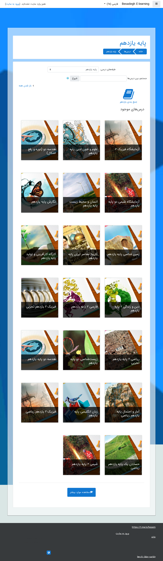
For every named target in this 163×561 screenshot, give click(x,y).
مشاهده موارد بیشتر (80, 492)
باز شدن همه (25, 86)
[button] (67, 78)
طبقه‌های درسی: (108, 69)
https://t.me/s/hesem (144, 527)
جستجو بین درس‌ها (137, 78)
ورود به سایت (12, 4)
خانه (141, 51)
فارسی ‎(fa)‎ (112, 4)
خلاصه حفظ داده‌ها (146, 557)
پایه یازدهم (111, 51)
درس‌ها (127, 51)
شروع (74, 78)
